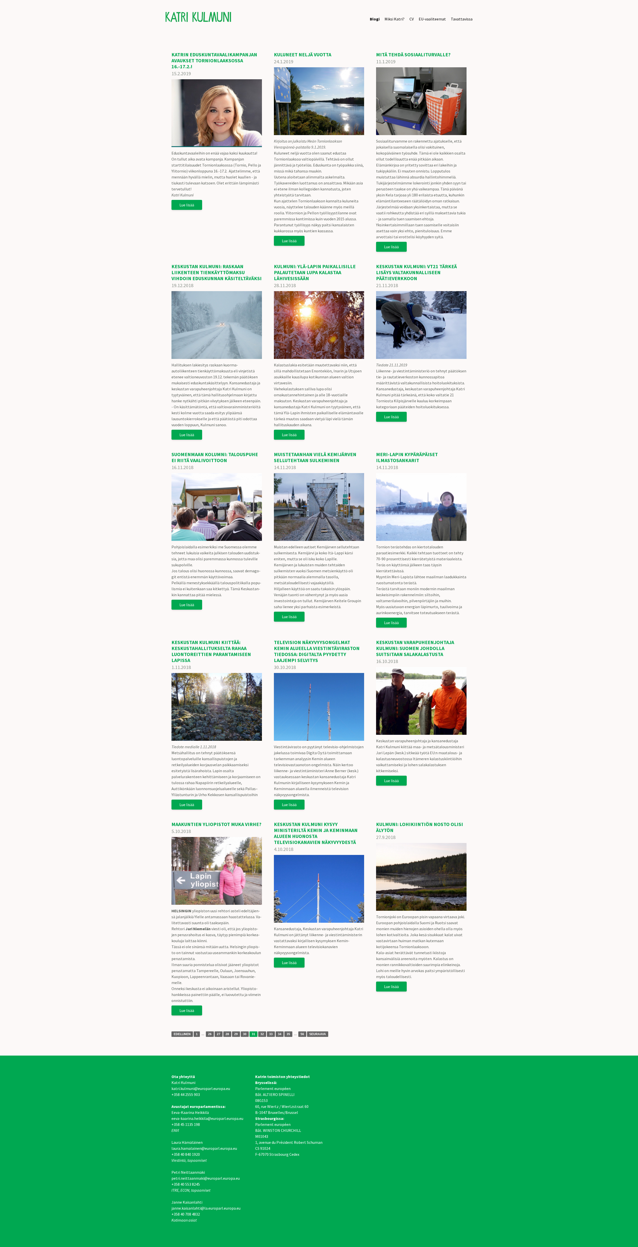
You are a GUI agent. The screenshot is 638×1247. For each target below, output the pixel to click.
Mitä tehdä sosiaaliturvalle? (413, 54)
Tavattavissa (462, 18)
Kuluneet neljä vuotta (302, 54)
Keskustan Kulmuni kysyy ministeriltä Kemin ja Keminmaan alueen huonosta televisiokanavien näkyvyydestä (316, 833)
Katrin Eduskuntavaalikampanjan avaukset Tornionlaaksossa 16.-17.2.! (214, 60)
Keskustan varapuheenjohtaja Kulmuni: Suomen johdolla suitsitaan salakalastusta (415, 648)
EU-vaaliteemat (432, 18)
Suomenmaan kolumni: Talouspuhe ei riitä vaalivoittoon (214, 457)
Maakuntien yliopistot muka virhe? (216, 824)
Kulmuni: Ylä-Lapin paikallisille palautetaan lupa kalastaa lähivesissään (315, 272)
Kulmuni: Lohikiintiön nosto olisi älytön (419, 827)
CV (411, 18)
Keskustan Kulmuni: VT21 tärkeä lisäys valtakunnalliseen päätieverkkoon (416, 272)
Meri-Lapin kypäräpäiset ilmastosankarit (407, 457)
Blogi (375, 18)
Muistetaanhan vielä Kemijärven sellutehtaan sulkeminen (315, 457)
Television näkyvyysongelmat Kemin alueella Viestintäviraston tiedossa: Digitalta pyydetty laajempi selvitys (317, 651)
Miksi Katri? (394, 18)
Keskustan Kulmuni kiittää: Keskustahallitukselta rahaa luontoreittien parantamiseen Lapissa (211, 651)
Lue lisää (186, 204)
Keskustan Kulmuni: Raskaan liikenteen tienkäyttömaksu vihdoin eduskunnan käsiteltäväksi (216, 272)
